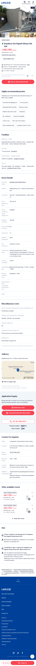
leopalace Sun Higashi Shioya (18, 182)
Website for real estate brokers (9, 638)
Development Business (7, 620)
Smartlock (14, 151)
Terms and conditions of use (8, 629)
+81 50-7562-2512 (15, 452)
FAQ (3, 609)
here (25, 553)
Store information (6, 601)
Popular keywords (6, 641)
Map (28, 64)
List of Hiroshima (8, 571)
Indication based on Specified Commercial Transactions (15, 632)
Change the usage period (8, 55)
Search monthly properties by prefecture (23, 569)
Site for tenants (6, 605)
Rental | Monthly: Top (7, 569)
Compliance (4, 626)
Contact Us (5, 613)
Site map (4, 644)
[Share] (28, 76)
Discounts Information (8, 594)
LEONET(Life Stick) (19, 159)
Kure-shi (16, 571)
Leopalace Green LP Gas (14, 168)
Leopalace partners (6, 635)
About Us (4, 617)
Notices (4, 598)
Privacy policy (5, 623)
